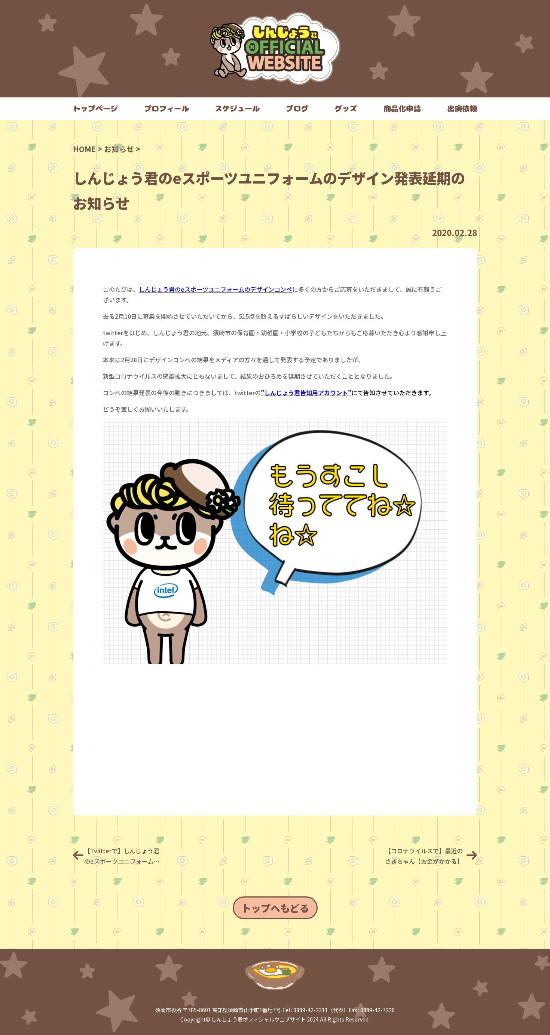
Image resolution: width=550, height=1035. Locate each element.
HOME (84, 148)
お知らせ (119, 148)
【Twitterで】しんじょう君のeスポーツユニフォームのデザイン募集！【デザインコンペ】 (123, 856)
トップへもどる (275, 908)
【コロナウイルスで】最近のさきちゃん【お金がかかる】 (424, 856)
